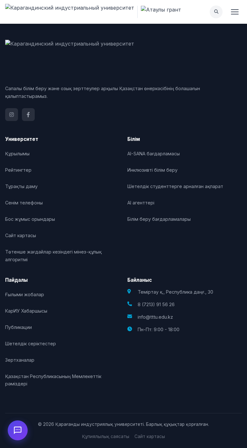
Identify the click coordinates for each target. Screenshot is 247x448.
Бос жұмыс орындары (30, 219)
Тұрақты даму (21, 186)
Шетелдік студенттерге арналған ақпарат (175, 186)
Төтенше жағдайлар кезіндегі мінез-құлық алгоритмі (53, 255)
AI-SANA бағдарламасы (153, 153)
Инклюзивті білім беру (152, 170)
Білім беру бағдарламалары (159, 219)
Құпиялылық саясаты (105, 436)
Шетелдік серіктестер (30, 343)
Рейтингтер (18, 170)
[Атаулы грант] (159, 12)
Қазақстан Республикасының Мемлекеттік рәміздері (53, 380)
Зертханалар (19, 360)
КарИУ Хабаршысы (26, 311)
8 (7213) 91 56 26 (156, 304)
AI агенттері (140, 202)
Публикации (18, 327)
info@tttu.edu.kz (155, 317)
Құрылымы (17, 153)
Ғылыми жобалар (24, 294)
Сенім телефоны (24, 202)
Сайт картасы (20, 235)
